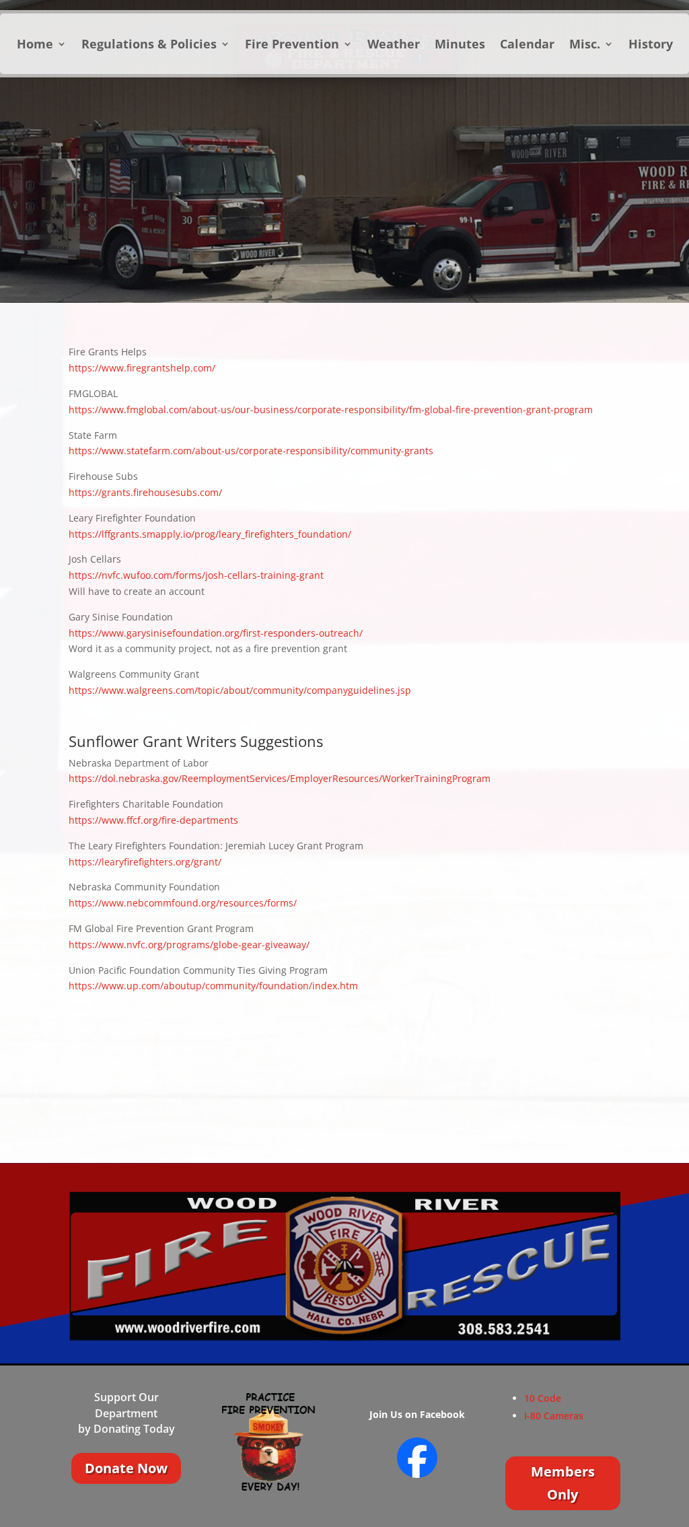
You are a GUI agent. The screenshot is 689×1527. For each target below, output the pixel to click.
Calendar (527, 45)
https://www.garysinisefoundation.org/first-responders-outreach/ (216, 633)
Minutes (460, 45)
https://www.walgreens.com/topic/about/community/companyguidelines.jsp (240, 690)
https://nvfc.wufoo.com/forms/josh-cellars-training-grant (196, 575)
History (650, 45)
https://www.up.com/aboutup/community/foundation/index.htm (213, 985)
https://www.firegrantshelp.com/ (142, 367)
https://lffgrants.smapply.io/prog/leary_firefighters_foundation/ (210, 534)
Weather (393, 45)
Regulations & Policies (149, 45)
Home (35, 45)
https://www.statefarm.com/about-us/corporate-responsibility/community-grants (251, 450)
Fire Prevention (292, 45)
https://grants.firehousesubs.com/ (145, 492)
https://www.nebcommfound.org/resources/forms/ (183, 902)
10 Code (542, 1398)
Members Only (563, 1482)
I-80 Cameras (553, 1415)
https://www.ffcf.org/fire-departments (153, 820)
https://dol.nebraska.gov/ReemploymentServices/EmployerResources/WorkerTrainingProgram (280, 778)
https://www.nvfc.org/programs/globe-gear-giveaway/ (189, 944)
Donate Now (126, 1468)
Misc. (584, 45)
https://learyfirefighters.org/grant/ (145, 861)
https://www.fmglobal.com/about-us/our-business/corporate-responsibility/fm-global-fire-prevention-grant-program (331, 409)
